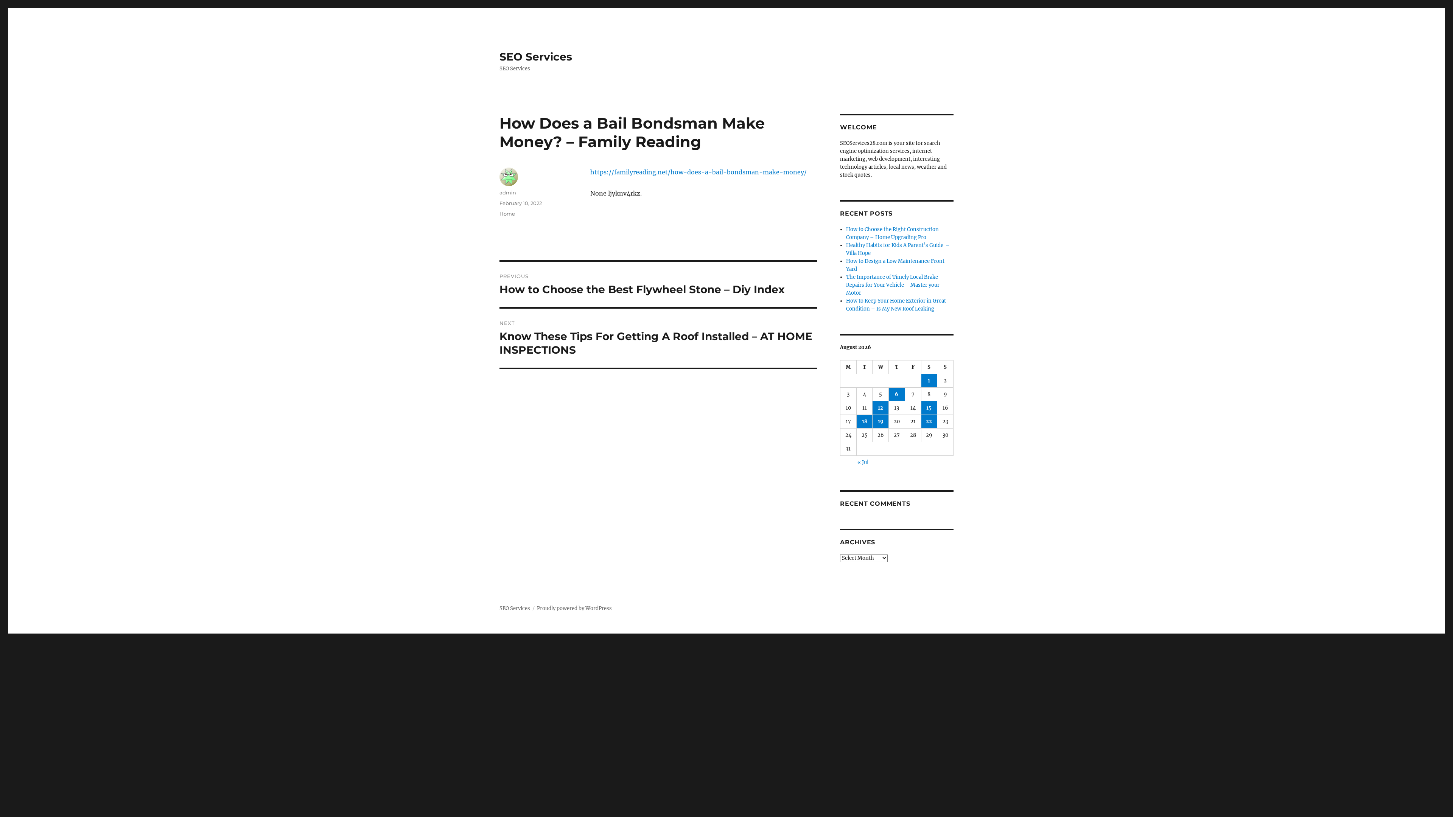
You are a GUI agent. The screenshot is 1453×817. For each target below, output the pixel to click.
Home (507, 214)
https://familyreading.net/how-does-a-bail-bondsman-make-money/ (698, 172)
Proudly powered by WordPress (574, 608)
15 (929, 408)
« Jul (862, 462)
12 (880, 408)
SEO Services (535, 56)
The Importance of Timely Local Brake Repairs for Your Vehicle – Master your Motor (893, 285)
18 (864, 421)
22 (929, 421)
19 (881, 421)
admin (507, 192)
